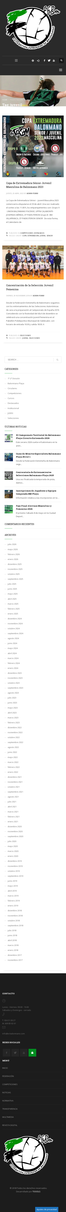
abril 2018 (12, 940)
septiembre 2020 (15, 836)
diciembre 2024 (15, 618)
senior (50, 236)
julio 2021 (12, 801)
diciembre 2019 (15, 861)
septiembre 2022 (15, 742)
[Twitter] (49, 60)
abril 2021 (12, 806)
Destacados (39, 233)
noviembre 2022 (15, 732)
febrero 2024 (14, 663)
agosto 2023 (13, 692)
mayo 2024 (13, 648)
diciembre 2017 (15, 955)
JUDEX (10, 413)
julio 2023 (12, 697)
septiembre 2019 (15, 876)
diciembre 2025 (15, 564)
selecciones (34, 338)
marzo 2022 (13, 762)
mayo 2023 (13, 707)
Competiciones (26, 233)
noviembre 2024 (15, 623)
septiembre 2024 (15, 633)
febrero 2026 (14, 554)
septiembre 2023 (15, 687)
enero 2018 (13, 950)
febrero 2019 (14, 900)
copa (24, 236)
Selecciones (25, 335)
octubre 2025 (14, 574)
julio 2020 (12, 841)
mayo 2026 (13, 549)
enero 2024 (13, 668)
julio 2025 (12, 583)
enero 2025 (13, 613)
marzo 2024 (13, 658)
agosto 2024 (13, 638)
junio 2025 (12, 588)
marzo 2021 (13, 811)
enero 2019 (13, 905)
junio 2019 (12, 881)
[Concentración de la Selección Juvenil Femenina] (33, 262)
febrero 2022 (14, 767)
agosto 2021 (13, 796)
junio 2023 (12, 702)
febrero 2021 (14, 816)
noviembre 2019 (15, 866)
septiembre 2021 (15, 791)
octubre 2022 (14, 737)
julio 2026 (12, 544)
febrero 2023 (14, 722)
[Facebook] (44, 60)
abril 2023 (12, 712)
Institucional (13, 408)
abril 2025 (12, 598)
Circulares (12, 388)
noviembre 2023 (15, 678)
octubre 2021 (14, 786)
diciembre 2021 (15, 777)
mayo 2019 (13, 885)
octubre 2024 (14, 628)
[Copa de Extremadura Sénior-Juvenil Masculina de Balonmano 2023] (33, 146)
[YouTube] (53, 60)
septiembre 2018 (15, 925)
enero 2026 (13, 559)
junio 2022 (12, 752)
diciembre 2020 (15, 826)
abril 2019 (12, 890)
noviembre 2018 (15, 915)
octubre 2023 (14, 682)
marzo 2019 (13, 895)
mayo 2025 (13, 593)
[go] (57, 360)
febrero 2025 (14, 608)
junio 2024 (12, 643)
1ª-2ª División (14, 378)
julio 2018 (12, 930)
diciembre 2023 (15, 673)
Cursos (11, 398)
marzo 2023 (13, 717)
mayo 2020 (13, 846)
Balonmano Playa (16, 383)
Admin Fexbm (32, 193)
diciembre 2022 (15, 727)
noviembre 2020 (15, 831)
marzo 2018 (13, 945)
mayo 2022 (13, 757)
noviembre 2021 (15, 781)
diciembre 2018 (15, 910)
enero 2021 (13, 821)
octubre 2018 (14, 920)
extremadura (33, 236)
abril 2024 (12, 653)
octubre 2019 (14, 871)
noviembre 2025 (15, 569)
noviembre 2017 (15, 960)
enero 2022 (13, 772)
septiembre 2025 (15, 579)
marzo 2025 (13, 603)
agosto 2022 (13, 747)
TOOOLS (36, 1191)
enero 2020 (13, 856)
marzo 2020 (13, 851)
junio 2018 (12, 935)
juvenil (43, 236)
